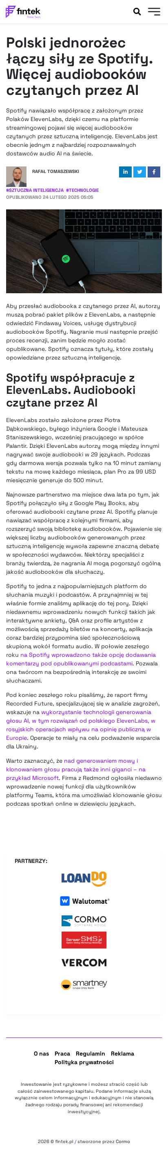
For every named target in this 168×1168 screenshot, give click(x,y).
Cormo (123, 1141)
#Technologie (82, 190)
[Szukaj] (137, 12)
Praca (62, 1053)
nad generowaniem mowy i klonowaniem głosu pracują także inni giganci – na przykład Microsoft (76, 769)
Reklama (122, 1053)
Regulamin (90, 1053)
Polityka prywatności (84, 1062)
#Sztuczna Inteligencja (35, 190)
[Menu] (153, 13)
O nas (41, 1053)
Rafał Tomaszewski (55, 171)
